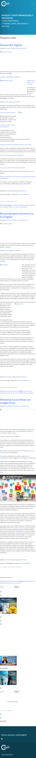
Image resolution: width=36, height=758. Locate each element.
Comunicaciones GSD (21, 48)
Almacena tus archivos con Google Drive (15, 401)
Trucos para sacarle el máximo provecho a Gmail (12, 167)
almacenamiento (28, 581)
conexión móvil (16, 205)
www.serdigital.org (24, 194)
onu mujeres (16, 207)
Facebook (23, 191)
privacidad (30, 393)
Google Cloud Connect (20, 527)
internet (13, 393)
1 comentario (17, 583)
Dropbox (2, 452)
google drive (7, 583)
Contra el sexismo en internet (8, 112)
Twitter (9, 191)
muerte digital (19, 393)
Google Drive (30, 429)
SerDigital (2, 77)
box (34, 581)
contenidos (26, 391)
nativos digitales (4, 207)
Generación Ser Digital (4, 710)
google (27, 205)
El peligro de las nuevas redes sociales (10, 102)
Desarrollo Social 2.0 (13, 391)
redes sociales (23, 207)
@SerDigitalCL (10, 77)
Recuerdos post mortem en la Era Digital (16, 215)
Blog (6, 205)
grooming (32, 205)
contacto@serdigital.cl (7, 754)
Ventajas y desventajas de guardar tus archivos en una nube (15, 144)
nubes (10, 207)
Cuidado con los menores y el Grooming (31, 82)
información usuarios (5, 393)
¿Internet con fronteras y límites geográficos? (12, 155)
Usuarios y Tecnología (14, 581)
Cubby (31, 450)
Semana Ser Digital (11, 45)
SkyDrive (20, 450)
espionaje (22, 205)
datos (30, 391)
